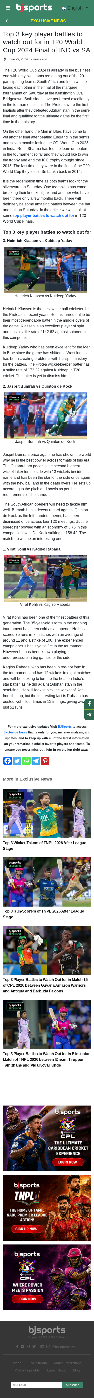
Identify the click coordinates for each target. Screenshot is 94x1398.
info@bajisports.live (60, 1346)
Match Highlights (27, 1370)
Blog (76, 1370)
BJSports (65, 726)
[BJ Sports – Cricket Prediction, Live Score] (34, 8)
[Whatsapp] (26, 761)
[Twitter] (17, 761)
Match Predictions (67, 1363)
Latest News (56, 1370)
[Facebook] (7, 761)
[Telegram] (36, 761)
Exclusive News (48, 21)
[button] (8, 8)
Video (17, 1363)
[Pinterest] (45, 761)
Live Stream (38, 1363)
